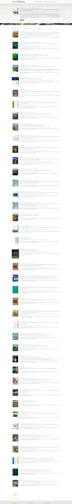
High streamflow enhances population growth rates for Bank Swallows (33, 334)
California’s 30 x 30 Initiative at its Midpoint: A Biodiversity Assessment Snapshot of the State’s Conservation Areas (38, 67)
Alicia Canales (42, 33)
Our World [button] (36, 1)
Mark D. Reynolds (30, 437)
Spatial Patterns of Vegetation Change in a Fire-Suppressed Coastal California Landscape (37, 459)
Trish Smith (24, 171)
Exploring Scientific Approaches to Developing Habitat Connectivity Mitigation (35, 114)
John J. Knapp (34, 300)
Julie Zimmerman (27, 80)
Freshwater (21, 8)
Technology (30, 8)
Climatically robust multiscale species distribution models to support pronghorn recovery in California (39, 447)
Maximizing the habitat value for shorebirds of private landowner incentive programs (36, 436)
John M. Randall (38, 300)
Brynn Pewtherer (22, 216)
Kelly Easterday (48, 460)
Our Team (52, 1)
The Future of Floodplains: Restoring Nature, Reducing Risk (31, 125)
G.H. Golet (30, 347)
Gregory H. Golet (26, 437)
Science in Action (45, 1)
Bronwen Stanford (22, 80)
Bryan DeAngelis (22, 393)
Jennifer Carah (21, 251)
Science (33, 8)
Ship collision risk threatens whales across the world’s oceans (31, 357)
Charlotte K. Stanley (46, 33)
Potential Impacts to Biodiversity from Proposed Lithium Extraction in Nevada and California (38, 481)
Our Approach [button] (40, 1)
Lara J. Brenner (35, 277)
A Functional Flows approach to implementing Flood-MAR (31, 79)
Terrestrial (25, 8)
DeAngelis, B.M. (30, 56)
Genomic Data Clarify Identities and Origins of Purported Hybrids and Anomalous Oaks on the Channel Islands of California (39, 103)
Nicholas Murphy (46, 206)
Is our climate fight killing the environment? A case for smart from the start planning (36, 379)
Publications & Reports (38, 8)
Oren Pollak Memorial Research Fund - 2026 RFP (29, 215)
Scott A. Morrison (43, 300)
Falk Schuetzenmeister (40, 239)
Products (49, 1)
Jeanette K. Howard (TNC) (29, 229)
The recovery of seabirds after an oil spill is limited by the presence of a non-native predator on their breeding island (39, 414)
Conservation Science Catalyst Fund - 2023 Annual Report (31, 492)
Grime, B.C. (21, 56)
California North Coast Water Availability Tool (29, 250)
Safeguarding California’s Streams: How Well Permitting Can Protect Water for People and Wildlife (39, 192)
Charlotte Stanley (47, 126)
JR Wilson (47, 359)
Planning (25, 42)
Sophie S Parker (42, 380)
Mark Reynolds (52, 460)
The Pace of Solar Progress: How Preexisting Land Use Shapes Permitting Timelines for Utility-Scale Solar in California (40, 92)
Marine (23, 42)
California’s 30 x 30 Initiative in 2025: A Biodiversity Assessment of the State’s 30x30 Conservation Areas (40, 32)
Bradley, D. (36, 56)
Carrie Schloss (21, 33)
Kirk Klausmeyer (22, 239)
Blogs (29, 77)
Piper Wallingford (22, 115)
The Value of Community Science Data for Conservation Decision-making (34, 346)
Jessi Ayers (49, 80)
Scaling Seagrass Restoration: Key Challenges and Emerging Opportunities (34, 55)
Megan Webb (50, 33)
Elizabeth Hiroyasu (30, 150)
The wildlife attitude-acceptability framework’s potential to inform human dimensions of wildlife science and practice (38, 288)
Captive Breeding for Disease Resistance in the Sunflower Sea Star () (38, 368)
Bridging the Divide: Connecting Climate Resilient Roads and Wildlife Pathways (35, 170)
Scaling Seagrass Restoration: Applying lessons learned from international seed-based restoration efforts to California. (40, 44)
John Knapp (24, 105)
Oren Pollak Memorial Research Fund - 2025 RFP (29, 402)
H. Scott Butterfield (28, 105)
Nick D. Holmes (31, 300)
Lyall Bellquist (24, 471)
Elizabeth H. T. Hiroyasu (31, 161)
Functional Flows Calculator (25, 238)
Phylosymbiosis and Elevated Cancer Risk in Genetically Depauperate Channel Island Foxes (37, 276)
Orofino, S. (27, 56)
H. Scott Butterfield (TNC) (23, 229)
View (21, 20)
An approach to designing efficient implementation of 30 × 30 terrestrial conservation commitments (39, 424)
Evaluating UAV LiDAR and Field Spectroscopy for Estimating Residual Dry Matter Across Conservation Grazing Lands (39, 323)
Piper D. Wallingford (26, 300)
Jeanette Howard (26, 33)
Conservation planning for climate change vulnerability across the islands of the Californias (37, 299)
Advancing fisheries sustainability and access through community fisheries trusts (35, 470)
